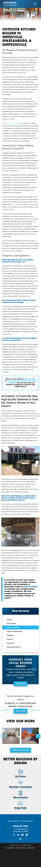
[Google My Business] (27, 835)
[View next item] (38, 736)
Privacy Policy (21, 847)
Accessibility (9, 847)
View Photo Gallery (20, 750)
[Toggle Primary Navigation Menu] (35, 3)
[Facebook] (14, 835)
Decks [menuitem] (9, 620)
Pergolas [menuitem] (10, 635)
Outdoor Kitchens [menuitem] (13, 627)
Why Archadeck (20, 797)
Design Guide (20, 808)
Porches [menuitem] (10, 639)
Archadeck (7, 418)
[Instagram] (20, 839)
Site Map (31, 847)
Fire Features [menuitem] (11, 623)
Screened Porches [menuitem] (13, 647)
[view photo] (11, 736)
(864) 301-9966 (30, 587)
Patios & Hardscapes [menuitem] (14, 631)
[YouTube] (22, 835)
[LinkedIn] (18, 835)
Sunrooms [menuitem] (10, 643)
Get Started (21, 684)
